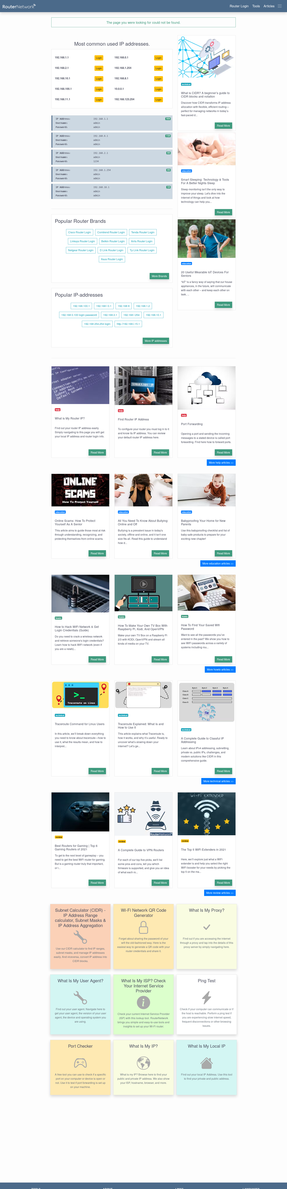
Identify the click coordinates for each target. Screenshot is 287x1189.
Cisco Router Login (79, 232)
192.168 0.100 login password (79, 315)
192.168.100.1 (81, 306)
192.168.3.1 (110, 315)
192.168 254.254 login (97, 324)
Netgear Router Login (81, 250)
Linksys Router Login (82, 241)
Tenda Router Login (142, 232)
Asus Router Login (112, 259)
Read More (223, 125)
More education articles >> (218, 563)
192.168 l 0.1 (103, 306)
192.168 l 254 (131, 315)
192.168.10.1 (153, 315)
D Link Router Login (111, 250)
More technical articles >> (218, 781)
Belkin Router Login (113, 241)
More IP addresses (156, 341)
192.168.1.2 (143, 306)
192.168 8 (124, 306)
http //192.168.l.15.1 (128, 324)
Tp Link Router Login (142, 250)
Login (99, 57)
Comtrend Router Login (111, 232)
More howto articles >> (220, 669)
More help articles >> (221, 462)
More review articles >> (220, 893)
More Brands (159, 276)
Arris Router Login (141, 241)
